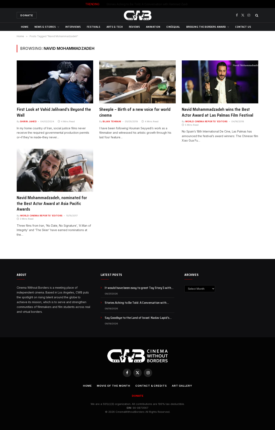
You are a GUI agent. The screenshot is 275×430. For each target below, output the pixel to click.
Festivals (93, 26)
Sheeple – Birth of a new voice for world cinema (135, 112)
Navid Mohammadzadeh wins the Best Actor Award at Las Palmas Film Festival (217, 112)
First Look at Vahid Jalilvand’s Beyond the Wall (54, 112)
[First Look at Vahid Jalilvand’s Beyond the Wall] (55, 81)
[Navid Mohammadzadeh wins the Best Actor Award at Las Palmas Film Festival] (220, 81)
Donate (26, 15)
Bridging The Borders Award (206, 26)
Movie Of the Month (113, 385)
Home (24, 26)
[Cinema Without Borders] (137, 15)
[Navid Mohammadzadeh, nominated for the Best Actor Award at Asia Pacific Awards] (55, 170)
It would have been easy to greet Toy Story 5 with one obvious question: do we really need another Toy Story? (139, 288)
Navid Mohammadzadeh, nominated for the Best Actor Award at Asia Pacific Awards (52, 203)
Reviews (134, 26)
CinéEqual (173, 26)
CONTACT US (243, 26)
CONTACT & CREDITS (151, 385)
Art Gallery (182, 385)
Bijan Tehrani (112, 121)
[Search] (256, 15)
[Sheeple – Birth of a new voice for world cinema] (137, 81)
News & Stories (45, 26)
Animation (153, 26)
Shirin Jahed (28, 121)
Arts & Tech (114, 26)
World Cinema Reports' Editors (206, 121)
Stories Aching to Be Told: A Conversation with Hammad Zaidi (147, 4)
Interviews (73, 26)
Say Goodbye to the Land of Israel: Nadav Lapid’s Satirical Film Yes (137, 318)
